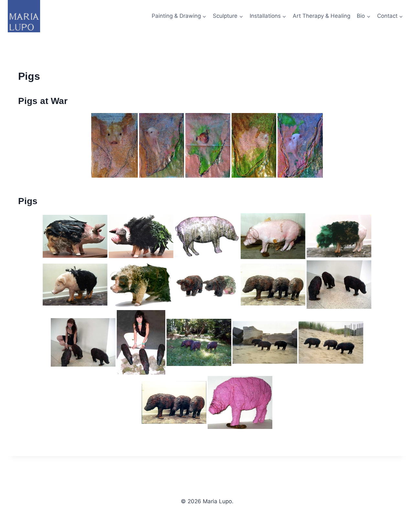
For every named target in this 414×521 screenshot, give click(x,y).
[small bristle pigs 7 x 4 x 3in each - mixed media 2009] (207, 284)
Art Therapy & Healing (321, 16)
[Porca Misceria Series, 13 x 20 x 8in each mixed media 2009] (273, 285)
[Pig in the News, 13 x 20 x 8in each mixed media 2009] (207, 236)
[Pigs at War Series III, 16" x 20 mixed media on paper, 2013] (207, 145)
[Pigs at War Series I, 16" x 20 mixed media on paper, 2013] (114, 145)
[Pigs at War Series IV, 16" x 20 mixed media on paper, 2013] (254, 145)
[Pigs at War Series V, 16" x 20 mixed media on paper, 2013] (300, 145)
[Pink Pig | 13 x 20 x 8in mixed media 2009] (240, 402)
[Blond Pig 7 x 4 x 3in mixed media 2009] (141, 285)
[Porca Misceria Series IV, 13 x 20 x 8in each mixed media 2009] (339, 236)
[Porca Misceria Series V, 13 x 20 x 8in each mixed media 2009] (273, 236)
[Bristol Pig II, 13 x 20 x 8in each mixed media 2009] (141, 236)
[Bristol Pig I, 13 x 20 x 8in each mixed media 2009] (75, 236)
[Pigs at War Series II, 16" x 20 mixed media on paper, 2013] (161, 145)
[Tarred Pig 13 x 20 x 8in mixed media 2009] (75, 285)
